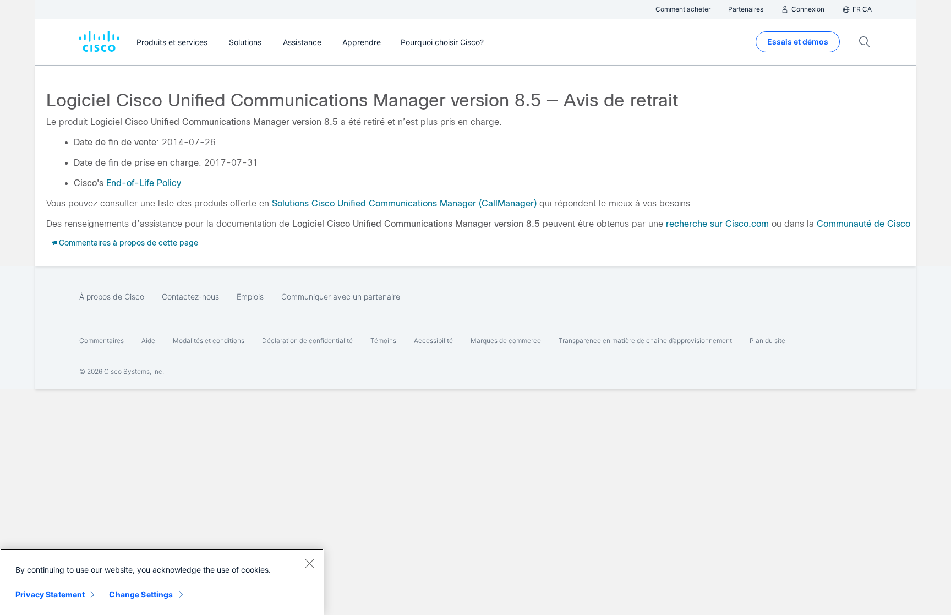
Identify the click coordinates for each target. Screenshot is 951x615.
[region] (162, 582)
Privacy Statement (50, 594)
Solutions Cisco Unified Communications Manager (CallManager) (404, 203)
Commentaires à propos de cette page (128, 242)
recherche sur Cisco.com (717, 223)
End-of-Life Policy (143, 183)
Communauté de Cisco (863, 223)
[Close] (309, 563)
